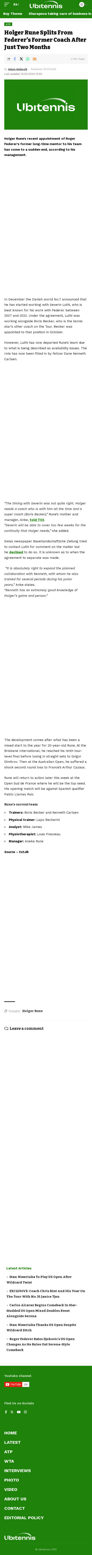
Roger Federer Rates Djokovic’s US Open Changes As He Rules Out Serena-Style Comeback (40, 1344)
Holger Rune (32, 1011)
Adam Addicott (17, 69)
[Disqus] (46, 1084)
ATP (8, 24)
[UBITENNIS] (46, 4)
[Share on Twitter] (21, 58)
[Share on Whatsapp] (28, 58)
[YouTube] (18, 1412)
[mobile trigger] (8, 4)
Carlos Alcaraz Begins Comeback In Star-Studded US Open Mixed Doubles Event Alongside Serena (41, 1310)
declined (16, 552)
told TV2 (37, 520)
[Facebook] (5, 1412)
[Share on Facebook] (15, 58)
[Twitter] (12, 1412)
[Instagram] (25, 1412)
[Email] (34, 58)
